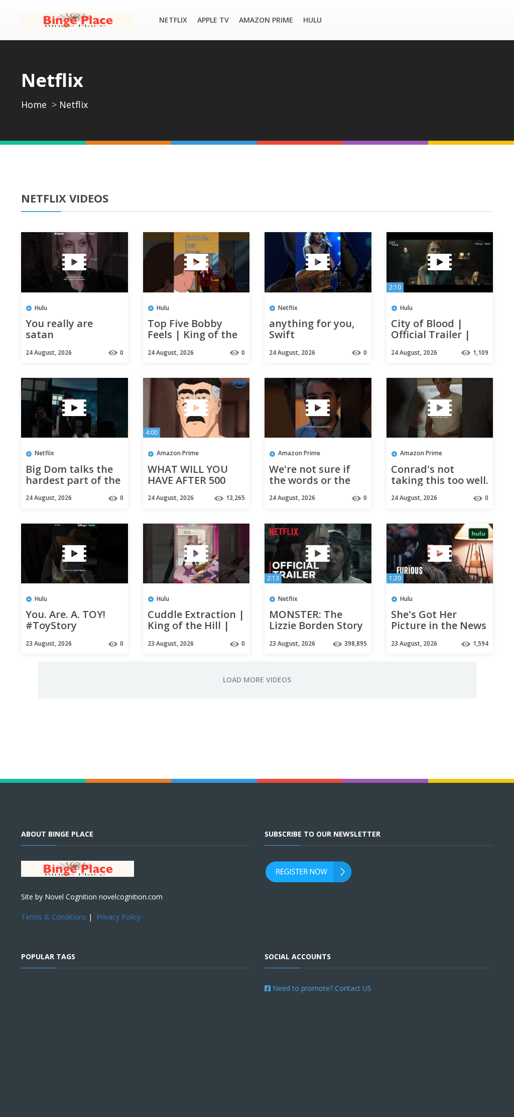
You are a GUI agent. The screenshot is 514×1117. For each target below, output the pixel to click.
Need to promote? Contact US (321, 988)
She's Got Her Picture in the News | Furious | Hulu (438, 626)
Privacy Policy (118, 917)
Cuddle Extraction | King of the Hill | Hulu (196, 626)
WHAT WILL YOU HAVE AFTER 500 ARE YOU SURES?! (189, 481)
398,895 (355, 643)
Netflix (173, 20)
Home (34, 104)
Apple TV (213, 20)
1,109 (480, 352)
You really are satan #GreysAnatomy (65, 335)
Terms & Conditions (53, 917)
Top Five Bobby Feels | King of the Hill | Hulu (192, 335)
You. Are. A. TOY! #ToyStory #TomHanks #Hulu (72, 626)
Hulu (312, 20)
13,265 (235, 497)
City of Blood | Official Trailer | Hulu (430, 335)
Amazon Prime (266, 20)
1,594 (480, 643)
